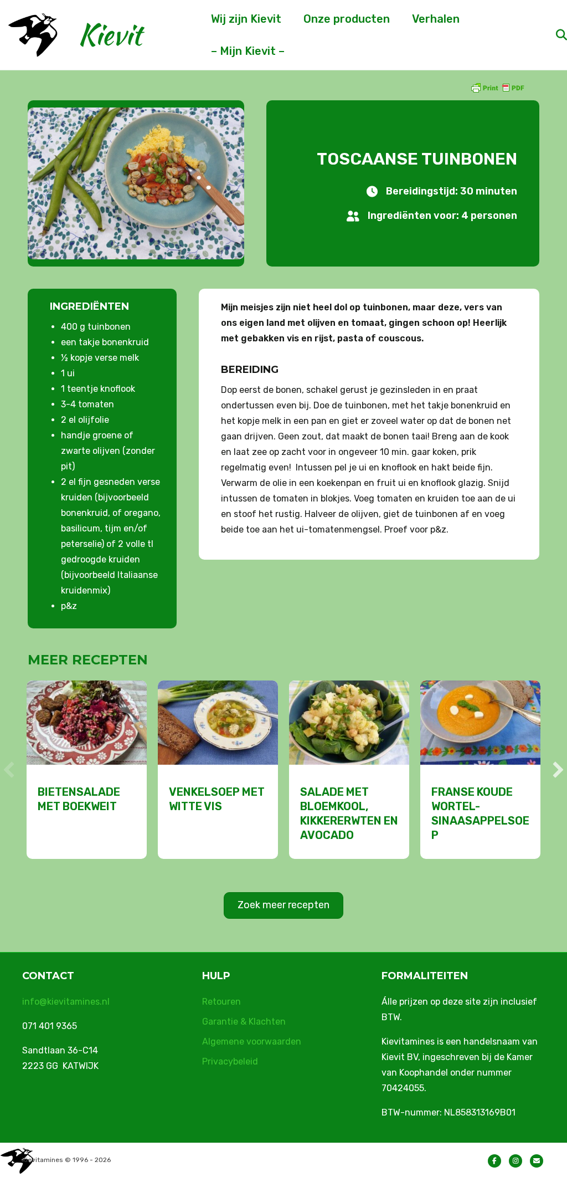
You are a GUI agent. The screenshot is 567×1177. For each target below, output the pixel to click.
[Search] (552, 35)
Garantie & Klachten (244, 1021)
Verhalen (436, 18)
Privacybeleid (230, 1061)
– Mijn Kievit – (248, 51)
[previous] (9, 770)
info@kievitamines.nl (66, 1001)
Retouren (221, 1001)
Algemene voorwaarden (251, 1041)
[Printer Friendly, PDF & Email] (497, 87)
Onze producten (346, 18)
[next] (558, 770)
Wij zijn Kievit (246, 18)
